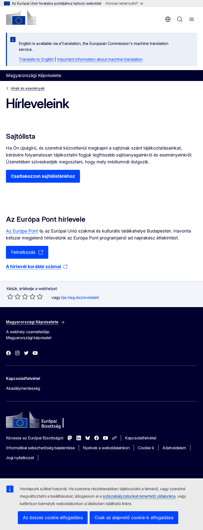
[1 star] (10, 296)
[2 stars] (13, 296)
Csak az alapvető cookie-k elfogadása (134, 517)
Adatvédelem (174, 447)
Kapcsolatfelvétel (140, 437)
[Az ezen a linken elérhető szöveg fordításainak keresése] (41, 231)
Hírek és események (28, 88)
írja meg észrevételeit (80, 297)
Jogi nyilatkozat (20, 457)
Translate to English (36, 59)
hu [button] (167, 19)
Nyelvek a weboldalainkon (106, 447)
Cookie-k (146, 447)
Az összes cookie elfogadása (53, 517)
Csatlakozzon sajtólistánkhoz (43, 176)
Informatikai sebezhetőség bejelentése (40, 447)
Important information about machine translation (100, 59)
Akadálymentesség (23, 388)
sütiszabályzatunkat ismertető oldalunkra (139, 496)
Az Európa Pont (22, 231)
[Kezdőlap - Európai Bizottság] (21, 17)
